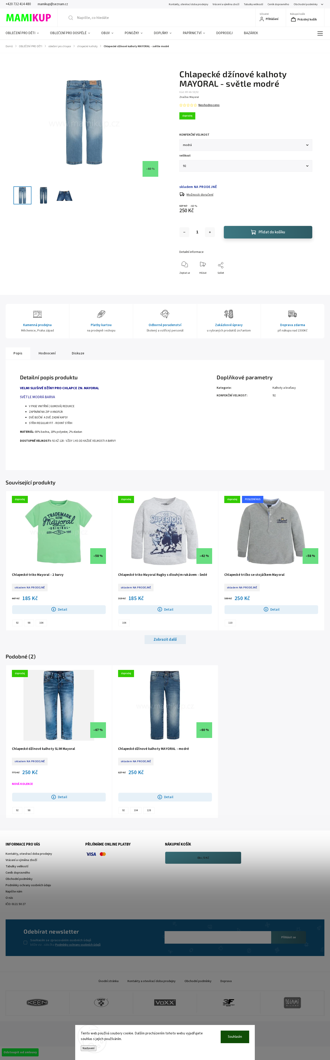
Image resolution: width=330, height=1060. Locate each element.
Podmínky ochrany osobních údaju (28, 885)
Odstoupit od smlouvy (20, 1052)
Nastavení (89, 1048)
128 (149, 810)
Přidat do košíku (272, 232)
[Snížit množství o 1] (184, 232)
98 (29, 623)
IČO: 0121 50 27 (16, 904)
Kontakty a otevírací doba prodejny (152, 981)
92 (274, 395)
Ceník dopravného (278, 4)
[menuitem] (25, 33)
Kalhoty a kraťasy (284, 388)
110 (230, 623)
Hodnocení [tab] (47, 353)
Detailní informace (191, 252)
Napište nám (14, 891)
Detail (62, 609)
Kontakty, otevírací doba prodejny (188, 4)
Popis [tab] (17, 353)
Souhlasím (235, 1036)
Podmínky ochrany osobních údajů (78, 945)
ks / (203, 858)
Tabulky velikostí (253, 4)
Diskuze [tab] (78, 353)
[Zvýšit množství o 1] (210, 232)
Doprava (226, 981)
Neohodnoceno (209, 105)
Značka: (189, 97)
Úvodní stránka (109, 981)
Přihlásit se (288, 937)
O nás (9, 898)
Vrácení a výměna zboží (226, 4)
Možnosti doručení (200, 194)
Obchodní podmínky (305, 4)
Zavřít (304, 280)
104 (41, 623)
